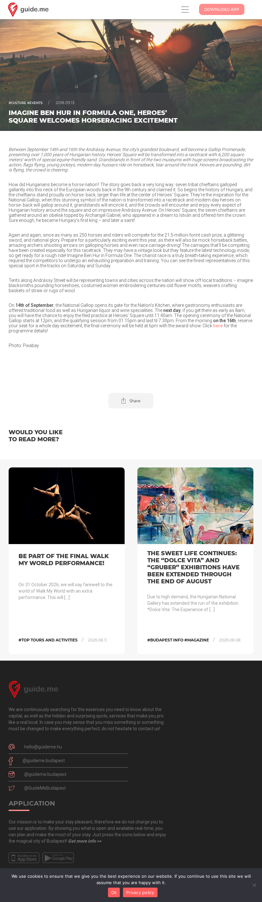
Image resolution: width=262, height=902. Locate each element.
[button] (130, 400)
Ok (114, 892)
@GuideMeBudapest (45, 788)
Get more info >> (84, 841)
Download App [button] (221, 9)
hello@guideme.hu (43, 746)
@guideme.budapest (44, 760)
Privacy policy (140, 892)
